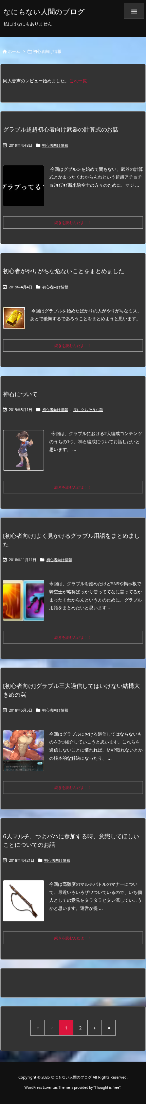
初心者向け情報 (55, 145)
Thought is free (107, 1087)
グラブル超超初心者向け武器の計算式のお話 (60, 129)
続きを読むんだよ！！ (73, 222)
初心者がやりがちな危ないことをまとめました (63, 271)
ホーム (14, 51)
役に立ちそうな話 (88, 409)
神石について (20, 394)
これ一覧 (78, 81)
